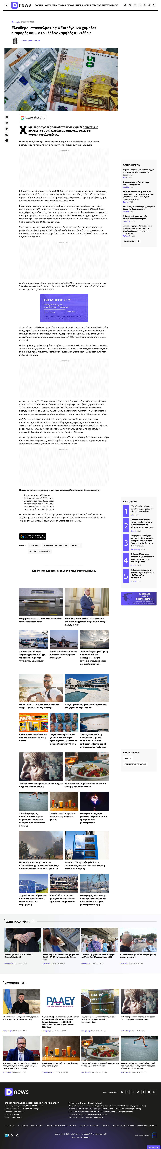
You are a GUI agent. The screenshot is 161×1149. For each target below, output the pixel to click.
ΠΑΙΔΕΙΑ (79, 5)
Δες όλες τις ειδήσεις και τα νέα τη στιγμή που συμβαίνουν (64, 570)
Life (132, 515)
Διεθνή (125, 202)
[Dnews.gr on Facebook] (125, 5)
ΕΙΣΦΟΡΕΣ (76, 545)
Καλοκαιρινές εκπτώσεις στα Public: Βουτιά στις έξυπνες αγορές (33, 737)
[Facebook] (6, 117)
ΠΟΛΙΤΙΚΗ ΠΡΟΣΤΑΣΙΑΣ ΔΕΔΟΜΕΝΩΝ (61, 1126)
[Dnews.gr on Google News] (145, 5)
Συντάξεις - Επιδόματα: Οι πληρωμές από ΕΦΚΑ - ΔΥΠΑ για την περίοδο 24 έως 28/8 (61, 957)
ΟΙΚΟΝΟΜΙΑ (51, 5)
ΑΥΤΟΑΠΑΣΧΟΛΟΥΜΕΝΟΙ (40, 551)
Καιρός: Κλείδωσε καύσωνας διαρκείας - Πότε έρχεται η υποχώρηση (63, 654)
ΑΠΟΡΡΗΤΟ (154, 1147)
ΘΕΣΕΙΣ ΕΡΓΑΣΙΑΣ (92, 5)
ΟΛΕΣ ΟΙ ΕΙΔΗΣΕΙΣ (110, 1092)
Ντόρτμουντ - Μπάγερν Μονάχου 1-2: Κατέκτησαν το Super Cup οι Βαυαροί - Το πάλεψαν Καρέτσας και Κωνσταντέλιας (142, 540)
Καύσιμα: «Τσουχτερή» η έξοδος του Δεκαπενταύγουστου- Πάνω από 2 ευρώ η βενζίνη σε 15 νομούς (85, 865)
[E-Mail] (6, 134)
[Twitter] (6, 123)
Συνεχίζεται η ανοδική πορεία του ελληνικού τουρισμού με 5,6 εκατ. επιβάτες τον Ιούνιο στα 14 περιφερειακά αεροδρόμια (93, 740)
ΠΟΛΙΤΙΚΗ (39, 5)
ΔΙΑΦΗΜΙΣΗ (23, 1126)
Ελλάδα (126, 187)
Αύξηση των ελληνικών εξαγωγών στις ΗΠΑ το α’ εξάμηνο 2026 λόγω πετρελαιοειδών (98, 1019)
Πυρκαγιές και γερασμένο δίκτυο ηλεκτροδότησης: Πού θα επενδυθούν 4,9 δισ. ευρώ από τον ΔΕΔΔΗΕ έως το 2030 (39, 865)
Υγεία (125, 177)
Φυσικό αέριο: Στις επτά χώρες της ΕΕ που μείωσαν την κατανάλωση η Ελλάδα (62, 898)
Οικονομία (16, 22)
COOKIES (105, 1126)
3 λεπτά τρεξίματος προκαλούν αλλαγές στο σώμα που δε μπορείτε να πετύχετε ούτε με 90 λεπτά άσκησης (32, 819)
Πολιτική (126, 236)
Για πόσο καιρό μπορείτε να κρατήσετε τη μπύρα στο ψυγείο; (63, 816)
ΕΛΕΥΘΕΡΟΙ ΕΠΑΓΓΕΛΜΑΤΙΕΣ (55, 545)
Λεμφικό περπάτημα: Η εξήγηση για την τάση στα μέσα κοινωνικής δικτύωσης (138, 172)
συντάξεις (91, 126)
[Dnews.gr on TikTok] (140, 5)
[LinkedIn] (6, 128)
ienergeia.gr (7, 1031)
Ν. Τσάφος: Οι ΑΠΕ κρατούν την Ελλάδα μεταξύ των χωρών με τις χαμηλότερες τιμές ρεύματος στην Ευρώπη (20, 1065)
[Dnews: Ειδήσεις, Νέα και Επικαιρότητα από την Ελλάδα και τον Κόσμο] (21, 5)
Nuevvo (86, 1137)
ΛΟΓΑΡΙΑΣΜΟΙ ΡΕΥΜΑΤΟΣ (135, 764)
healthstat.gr (126, 1031)
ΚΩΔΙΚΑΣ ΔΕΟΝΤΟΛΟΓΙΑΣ (123, 1126)
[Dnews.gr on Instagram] (135, 5)
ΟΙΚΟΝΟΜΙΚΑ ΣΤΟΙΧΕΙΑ (147, 1126)
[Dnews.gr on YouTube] (149, 5)
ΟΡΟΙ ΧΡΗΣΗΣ (37, 1126)
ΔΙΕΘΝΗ (70, 5)
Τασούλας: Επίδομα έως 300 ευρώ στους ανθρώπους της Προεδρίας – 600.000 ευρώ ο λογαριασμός (86, 621)
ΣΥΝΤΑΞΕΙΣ (34, 545)
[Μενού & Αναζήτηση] (6, 5)
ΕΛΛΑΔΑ (62, 5)
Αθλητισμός (135, 549)
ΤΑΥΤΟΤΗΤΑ (9, 1126)
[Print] (6, 140)
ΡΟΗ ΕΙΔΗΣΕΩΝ (131, 165)
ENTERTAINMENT (110, 5)
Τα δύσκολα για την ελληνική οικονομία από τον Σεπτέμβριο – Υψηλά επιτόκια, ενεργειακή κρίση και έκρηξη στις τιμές (94, 657)
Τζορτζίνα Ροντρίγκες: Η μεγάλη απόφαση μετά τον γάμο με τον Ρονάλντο (142, 508)
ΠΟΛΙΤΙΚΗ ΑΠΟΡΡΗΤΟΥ (89, 1126)
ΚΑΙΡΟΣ (128, 758)
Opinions (126, 221)
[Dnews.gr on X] (130, 5)
